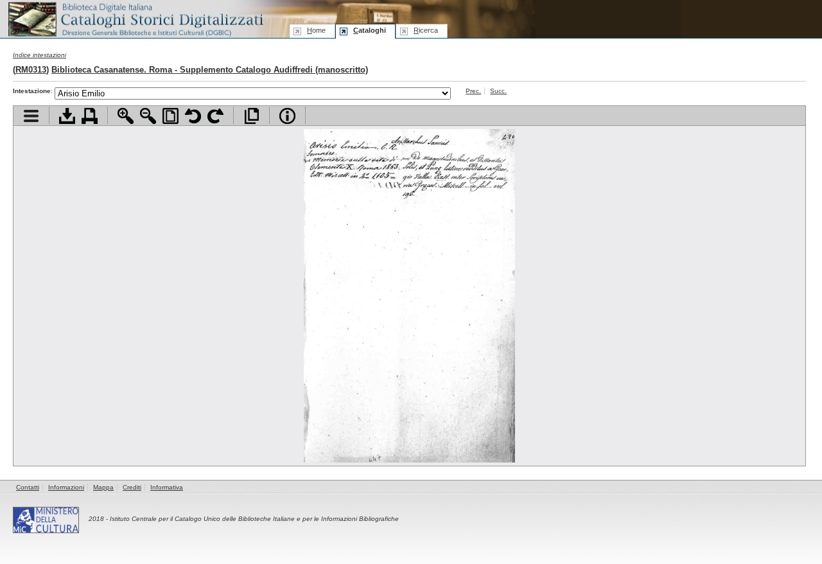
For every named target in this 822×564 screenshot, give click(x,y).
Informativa (166, 487)
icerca (426, 30)
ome (316, 30)
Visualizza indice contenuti (31, 116)
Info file (287, 116)
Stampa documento (90, 116)
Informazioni (66, 487)
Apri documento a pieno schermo (251, 116)
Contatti (27, 487)
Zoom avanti (126, 116)
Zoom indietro (148, 116)
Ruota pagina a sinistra (193, 116)
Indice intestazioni (39, 54)
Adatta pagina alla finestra (170, 116)
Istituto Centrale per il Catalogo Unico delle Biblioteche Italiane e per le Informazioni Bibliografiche (254, 518)
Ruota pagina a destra (215, 116)
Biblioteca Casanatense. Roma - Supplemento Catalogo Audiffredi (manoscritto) (209, 70)
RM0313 (30, 70)
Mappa (103, 487)
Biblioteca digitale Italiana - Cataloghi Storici (135, 18)
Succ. (498, 90)
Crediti (132, 487)
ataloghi (369, 30)
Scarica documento (67, 116)
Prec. (473, 90)
